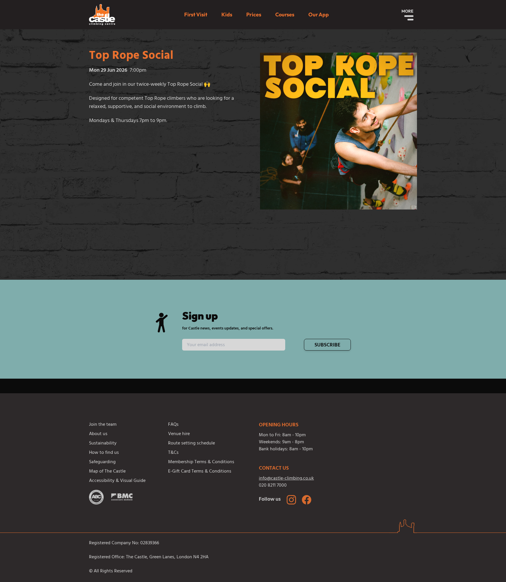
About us (98, 434)
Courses (284, 14)
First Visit (195, 14)
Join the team (103, 424)
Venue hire (179, 434)
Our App (318, 14)
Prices (253, 14)
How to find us (104, 453)
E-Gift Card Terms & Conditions (199, 471)
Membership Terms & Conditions (201, 462)
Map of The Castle (107, 471)
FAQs (173, 424)
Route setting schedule (191, 443)
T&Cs (173, 453)
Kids (226, 14)
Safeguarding (102, 462)
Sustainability (103, 443)
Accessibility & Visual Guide (117, 481)
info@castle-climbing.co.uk (286, 478)
